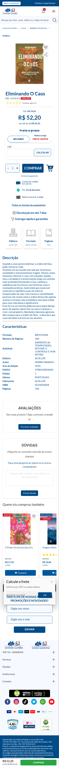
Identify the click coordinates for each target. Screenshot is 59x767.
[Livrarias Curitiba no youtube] (51, 701)
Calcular (43, 152)
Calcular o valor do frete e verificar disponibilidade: (29, 591)
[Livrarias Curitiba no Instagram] (16, 701)
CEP (9, 147)
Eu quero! (29, 629)
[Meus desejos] (34, 516)
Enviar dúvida (29, 493)
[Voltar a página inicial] (10, 11)
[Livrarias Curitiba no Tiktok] (25, 701)
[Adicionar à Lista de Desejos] (45, 47)
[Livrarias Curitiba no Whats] (43, 701)
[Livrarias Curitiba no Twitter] (34, 701)
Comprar (33, 168)
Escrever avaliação (29, 427)
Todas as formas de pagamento (29, 205)
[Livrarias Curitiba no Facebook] (7, 701)
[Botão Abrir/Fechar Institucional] (53, 652)
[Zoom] (29, 64)
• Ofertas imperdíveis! (44, 3)
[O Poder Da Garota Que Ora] (20, 529)
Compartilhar (45, 54)
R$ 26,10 (35, 123)
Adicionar (48, 168)
